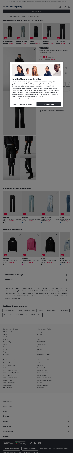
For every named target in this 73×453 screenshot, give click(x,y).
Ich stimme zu (49, 104)
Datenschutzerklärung (25, 98)
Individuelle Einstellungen (22, 104)
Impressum (35, 98)
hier (25, 96)
